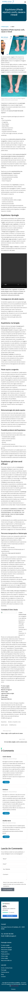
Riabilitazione (13, 725)
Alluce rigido (4, 695)
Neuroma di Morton (6, 699)
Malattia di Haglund (6, 689)
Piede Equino (5, 26)
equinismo (4, 722)
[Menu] (25, 2)
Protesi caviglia (5, 686)
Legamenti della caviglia (7, 693)
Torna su (13, 989)
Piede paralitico (5, 688)
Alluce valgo (4, 691)
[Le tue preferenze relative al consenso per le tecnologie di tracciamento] (1, 748)
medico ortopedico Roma (14, 722)
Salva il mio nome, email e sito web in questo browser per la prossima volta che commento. (14, 884)
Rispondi (7, 782)
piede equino (5, 725)
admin (12, 26)
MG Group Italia (14, 986)
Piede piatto (4, 697)
